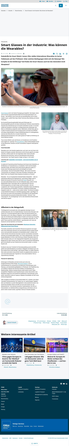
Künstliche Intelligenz (54, 367)
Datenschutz (5, 438)
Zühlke (24, 180)
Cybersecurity (38, 365)
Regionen (37, 400)
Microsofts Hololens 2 (23, 263)
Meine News (4, 389)
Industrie (10, 10)
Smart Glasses (4, 113)
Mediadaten (41, 426)
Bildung (37, 397)
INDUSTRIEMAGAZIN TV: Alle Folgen (59, 392)
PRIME (2, 387)
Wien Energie (46, 322)
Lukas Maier (63, 322)
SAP (59, 321)
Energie (3, 406)
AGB (10, 438)
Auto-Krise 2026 (5, 391)
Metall (2, 404)
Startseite (3, 10)
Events (35, 426)
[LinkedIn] (60, 53)
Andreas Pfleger (55, 322)
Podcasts (54, 389)
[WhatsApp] (66, 53)
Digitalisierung (32, 321)
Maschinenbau (18, 10)
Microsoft (64, 321)
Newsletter (26, 426)
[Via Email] (63, 53)
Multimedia (54, 387)
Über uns (15, 426)
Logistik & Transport (40, 392)
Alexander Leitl (55, 324)
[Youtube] (64, 384)
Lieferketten (21, 392)
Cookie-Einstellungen (28, 438)
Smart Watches (20, 141)
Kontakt (21, 438)
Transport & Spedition (23, 389)
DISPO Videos (55, 396)
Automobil (3, 396)
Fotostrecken (55, 399)
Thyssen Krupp (37, 322)
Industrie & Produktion (40, 389)
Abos (31, 426)
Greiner (49, 321)
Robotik (6, 367)
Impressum (15, 438)
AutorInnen (20, 426)
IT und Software (41, 321)
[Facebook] (61, 384)
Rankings (37, 387)
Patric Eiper (64, 324)
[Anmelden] (61, 5)
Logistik (20, 387)
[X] (57, 53)
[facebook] (54, 53)
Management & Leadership (41, 394)
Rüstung (3, 409)
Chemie (3, 401)
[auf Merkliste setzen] (24, 54)
